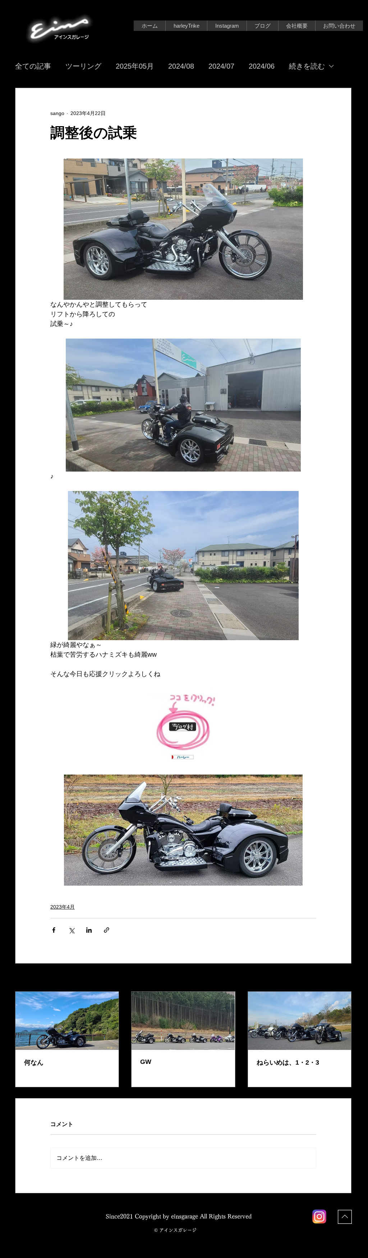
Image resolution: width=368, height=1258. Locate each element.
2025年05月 (135, 66)
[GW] (183, 1021)
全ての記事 (33, 66)
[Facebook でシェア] (53, 930)
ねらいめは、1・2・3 (288, 1062)
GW (145, 1061)
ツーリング (83, 66)
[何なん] (67, 1021)
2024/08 (181, 66)
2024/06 (262, 66)
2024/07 (221, 66)
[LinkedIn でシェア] (89, 930)
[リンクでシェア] (106, 930)
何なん (33, 1062)
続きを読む (307, 66)
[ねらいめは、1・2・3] (299, 1021)
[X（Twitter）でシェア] (71, 930)
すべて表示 (338, 978)
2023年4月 (62, 907)
